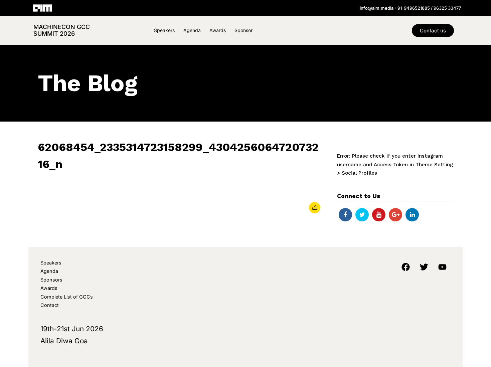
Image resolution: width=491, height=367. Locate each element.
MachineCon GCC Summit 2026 (61, 30)
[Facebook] (345, 214)
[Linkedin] (412, 214)
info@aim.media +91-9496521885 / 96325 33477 (410, 8)
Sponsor (243, 30)
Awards (217, 30)
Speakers (164, 30)
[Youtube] (378, 214)
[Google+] (395, 214)
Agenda (192, 30)
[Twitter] (362, 214)
